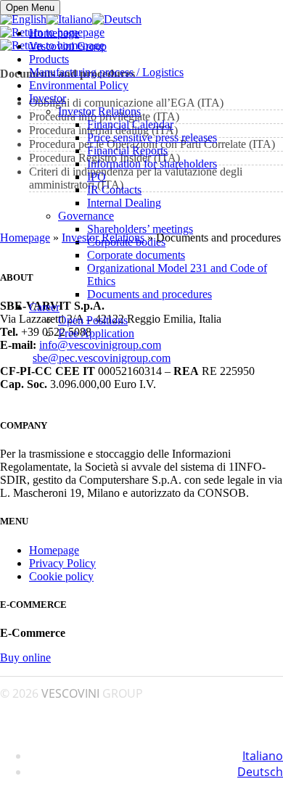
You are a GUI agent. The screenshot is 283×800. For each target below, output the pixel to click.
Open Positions (93, 320)
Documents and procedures (149, 294)
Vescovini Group (68, 46)
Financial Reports (127, 150)
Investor (47, 98)
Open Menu (30, 7)
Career (44, 307)
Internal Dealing (124, 203)
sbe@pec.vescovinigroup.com (102, 358)
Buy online (25, 657)
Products (49, 59)
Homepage (54, 33)
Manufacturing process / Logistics (106, 72)
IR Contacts (114, 189)
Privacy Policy (62, 563)
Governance (86, 216)
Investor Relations (99, 111)
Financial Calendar (130, 124)
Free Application (96, 333)
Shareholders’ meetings (140, 229)
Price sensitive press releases (152, 137)
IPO (96, 176)
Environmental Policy (78, 85)
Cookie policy (61, 576)
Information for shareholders (152, 163)
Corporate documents (136, 255)
